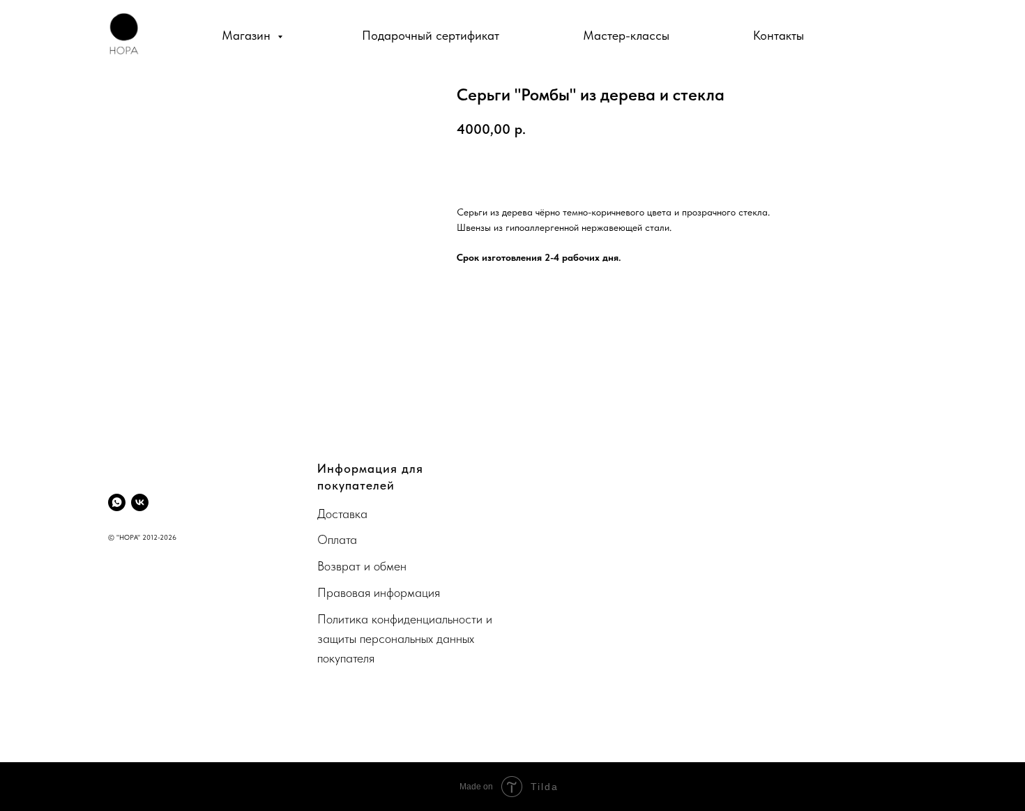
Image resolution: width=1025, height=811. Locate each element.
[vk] (140, 502)
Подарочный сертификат (430, 35)
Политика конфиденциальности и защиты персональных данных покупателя (404, 638)
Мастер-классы (626, 35)
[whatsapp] (117, 502)
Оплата (337, 539)
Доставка (342, 513)
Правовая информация (378, 592)
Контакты (778, 35)
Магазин (248, 35)
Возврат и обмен (362, 566)
